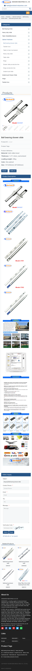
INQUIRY (4, 170)
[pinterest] (13, 628)
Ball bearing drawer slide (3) (8, 650)
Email (5, 492)
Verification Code (8, 525)
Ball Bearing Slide (7, 29)
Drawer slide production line (11, 64)
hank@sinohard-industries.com (16, 5)
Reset (11, 532)
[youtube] (2, 628)
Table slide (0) (12, 654)
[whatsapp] (21, 628)
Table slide (6, 57)
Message (6, 505)
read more (19, 625)
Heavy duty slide (7, 32)
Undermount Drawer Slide (9, 75)
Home (2, 16)
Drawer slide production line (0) (10, 656)
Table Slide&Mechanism (9, 36)
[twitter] (17, 628)
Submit (6, 532)
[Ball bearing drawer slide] (8, 553)
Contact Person (8, 485)
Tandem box (7, 46)
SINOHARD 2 (15, 641)
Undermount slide (8, 71)
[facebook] (6, 628)
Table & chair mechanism (10, 50)
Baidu (24, 638)
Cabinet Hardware (16, 16)
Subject (5, 479)
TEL (4, 499)
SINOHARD (4, 638)
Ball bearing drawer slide (10, 43)
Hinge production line (9, 68)
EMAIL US (12, 170)
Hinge (4, 61)
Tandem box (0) (18, 652)
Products (8, 16)
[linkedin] (10, 628)
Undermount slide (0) (8, 652)
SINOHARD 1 (15, 638)
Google (3, 641)
